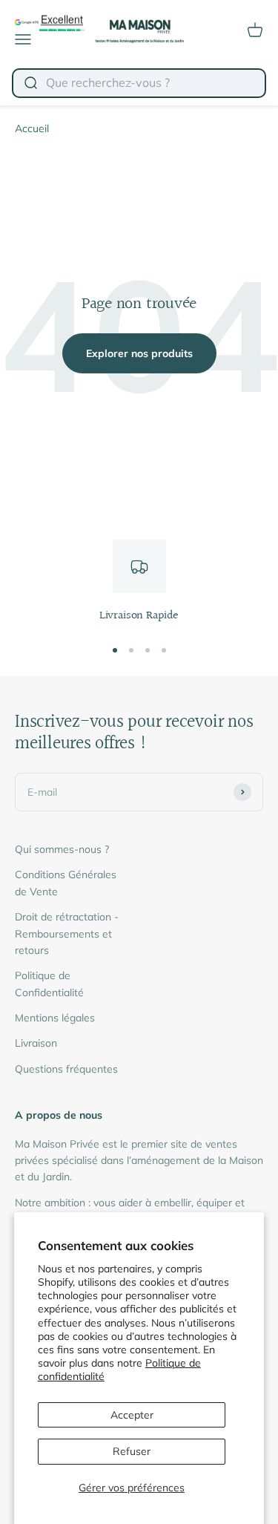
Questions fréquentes (66, 1069)
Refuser (131, 1451)
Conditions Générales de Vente (65, 882)
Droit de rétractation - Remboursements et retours (67, 933)
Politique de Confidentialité (49, 983)
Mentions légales (55, 1017)
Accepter (131, 1415)
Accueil (32, 128)
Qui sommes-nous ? (62, 849)
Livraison (36, 1043)
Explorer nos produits (139, 353)
